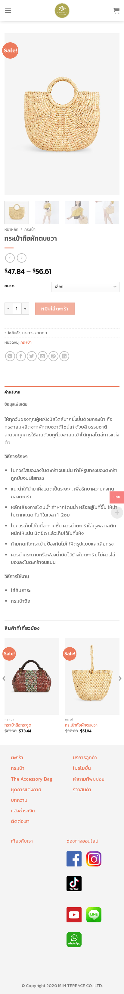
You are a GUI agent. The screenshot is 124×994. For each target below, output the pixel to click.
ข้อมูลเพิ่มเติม (16, 404)
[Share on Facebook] (21, 356)
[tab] (62, 392)
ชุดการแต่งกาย (26, 789)
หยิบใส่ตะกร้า (55, 308)
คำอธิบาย (12, 392)
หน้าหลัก (11, 229)
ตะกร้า (17, 757)
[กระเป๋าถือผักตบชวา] (92, 676)
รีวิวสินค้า (82, 789)
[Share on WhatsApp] (10, 356)
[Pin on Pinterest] (53, 356)
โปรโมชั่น (82, 768)
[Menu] (8, 10)
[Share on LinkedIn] (64, 356)
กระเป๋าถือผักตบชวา (81, 725)
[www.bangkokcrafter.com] (62, 10)
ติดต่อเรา (20, 821)
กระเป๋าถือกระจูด (18, 725)
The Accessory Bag (31, 778)
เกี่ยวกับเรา (22, 840)
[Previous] (14, 114)
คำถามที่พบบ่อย (88, 778)
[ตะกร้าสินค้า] (116, 10)
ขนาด (10, 286)
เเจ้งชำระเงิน (23, 810)
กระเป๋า (30, 229)
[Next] (109, 114)
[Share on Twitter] (32, 356)
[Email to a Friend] (43, 356)
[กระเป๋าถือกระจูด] (32, 676)
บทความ (19, 800)
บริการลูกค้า (85, 757)
